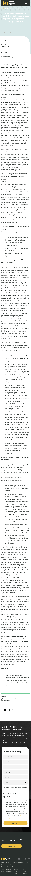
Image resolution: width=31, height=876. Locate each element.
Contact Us (11, 846)
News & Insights (7, 57)
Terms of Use (2, 870)
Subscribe (14, 823)
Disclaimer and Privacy (9, 870)
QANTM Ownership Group (16, 871)
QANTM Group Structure (25, 871)
